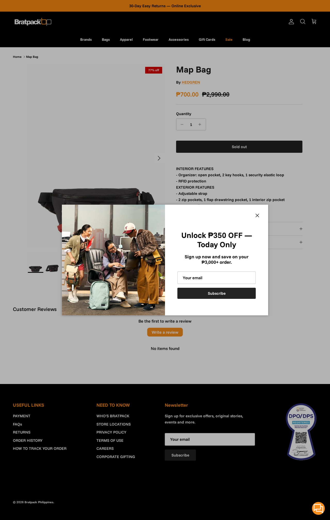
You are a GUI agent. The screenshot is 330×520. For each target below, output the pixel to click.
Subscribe (217, 293)
